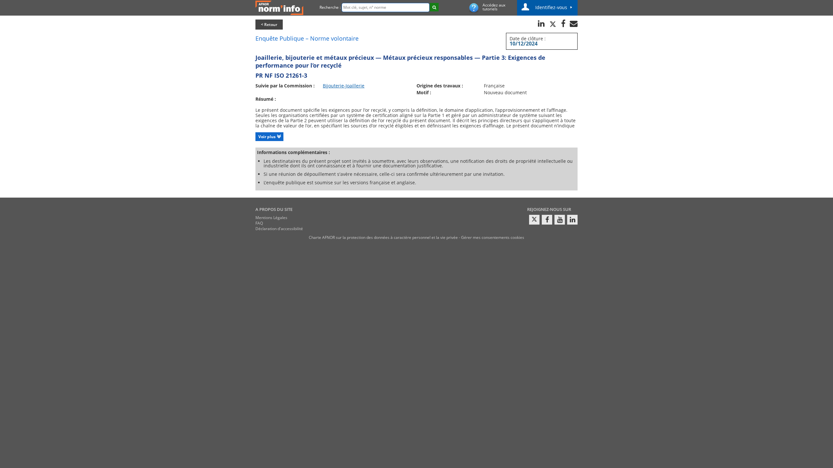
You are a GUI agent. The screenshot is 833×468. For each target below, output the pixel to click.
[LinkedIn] (572, 220)
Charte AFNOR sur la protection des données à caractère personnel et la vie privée (383, 237)
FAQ (259, 223)
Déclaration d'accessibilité (279, 228)
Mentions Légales (271, 217)
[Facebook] (547, 220)
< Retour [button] (269, 24)
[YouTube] (559, 220)
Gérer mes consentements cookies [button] (492, 237)
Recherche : (330, 7)
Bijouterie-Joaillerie (343, 86)
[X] (534, 220)
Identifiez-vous (551, 7)
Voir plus (267, 136)
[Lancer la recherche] (434, 7)
